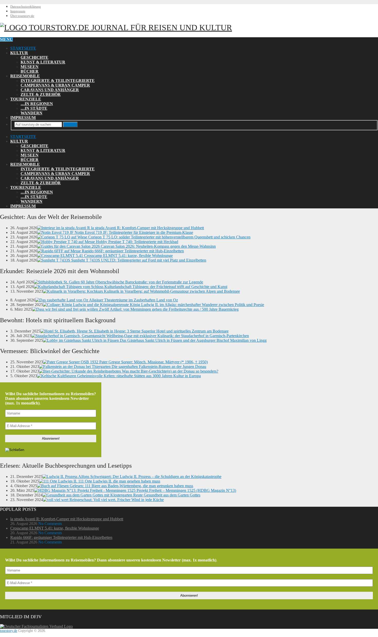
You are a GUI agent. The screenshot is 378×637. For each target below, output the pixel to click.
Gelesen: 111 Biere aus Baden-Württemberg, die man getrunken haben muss (131, 486)
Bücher (30, 71)
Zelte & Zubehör (41, 94)
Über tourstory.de (22, 16)
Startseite (23, 48)
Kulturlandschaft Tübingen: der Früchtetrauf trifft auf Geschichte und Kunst (165, 286)
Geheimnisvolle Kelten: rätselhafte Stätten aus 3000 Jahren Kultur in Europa (138, 376)
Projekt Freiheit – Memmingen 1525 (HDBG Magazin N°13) (186, 490)
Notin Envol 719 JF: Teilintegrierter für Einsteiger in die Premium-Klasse (133, 232)
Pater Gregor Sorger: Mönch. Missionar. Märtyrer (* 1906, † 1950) (153, 362)
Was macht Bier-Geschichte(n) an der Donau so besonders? (169, 371)
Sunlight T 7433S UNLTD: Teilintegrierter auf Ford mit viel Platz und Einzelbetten (138, 260)
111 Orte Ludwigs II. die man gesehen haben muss (118, 481)
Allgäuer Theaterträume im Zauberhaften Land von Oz (133, 300)
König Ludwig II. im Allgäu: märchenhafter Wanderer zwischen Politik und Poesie (196, 304)
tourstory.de (129, 27)
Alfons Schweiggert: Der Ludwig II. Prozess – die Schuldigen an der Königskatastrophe (149, 476)
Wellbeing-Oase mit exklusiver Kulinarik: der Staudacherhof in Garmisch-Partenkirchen (177, 336)
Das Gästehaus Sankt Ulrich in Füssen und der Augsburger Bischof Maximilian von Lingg (193, 340)
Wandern (31, 113)
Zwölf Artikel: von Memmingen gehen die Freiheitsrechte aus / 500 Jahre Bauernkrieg (168, 309)
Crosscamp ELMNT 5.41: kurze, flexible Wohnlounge (128, 255)
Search (70, 124)
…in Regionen (37, 103)
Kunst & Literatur (43, 62)
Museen (30, 66)
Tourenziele (25, 99)
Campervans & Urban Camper (55, 85)
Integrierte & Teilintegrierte (58, 80)
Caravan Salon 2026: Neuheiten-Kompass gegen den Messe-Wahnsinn (158, 246)
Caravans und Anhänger (50, 90)
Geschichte (34, 57)
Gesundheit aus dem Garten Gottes (171, 495)
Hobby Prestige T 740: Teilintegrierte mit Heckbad (136, 241)
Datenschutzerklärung (25, 6)
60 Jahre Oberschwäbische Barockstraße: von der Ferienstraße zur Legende (141, 282)
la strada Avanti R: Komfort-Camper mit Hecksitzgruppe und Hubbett (147, 228)
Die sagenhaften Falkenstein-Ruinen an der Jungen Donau (158, 366)
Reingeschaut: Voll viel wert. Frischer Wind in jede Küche (116, 499)
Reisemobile (25, 76)
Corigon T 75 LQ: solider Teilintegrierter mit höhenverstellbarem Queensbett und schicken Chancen (168, 237)
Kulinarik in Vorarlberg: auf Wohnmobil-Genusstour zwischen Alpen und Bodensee (171, 291)
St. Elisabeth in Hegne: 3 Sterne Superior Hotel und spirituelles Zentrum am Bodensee (158, 331)
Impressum (17, 11)
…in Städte (34, 108)
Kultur (19, 53)
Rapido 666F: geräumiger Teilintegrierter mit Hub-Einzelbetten (132, 251)
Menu (6, 39)
